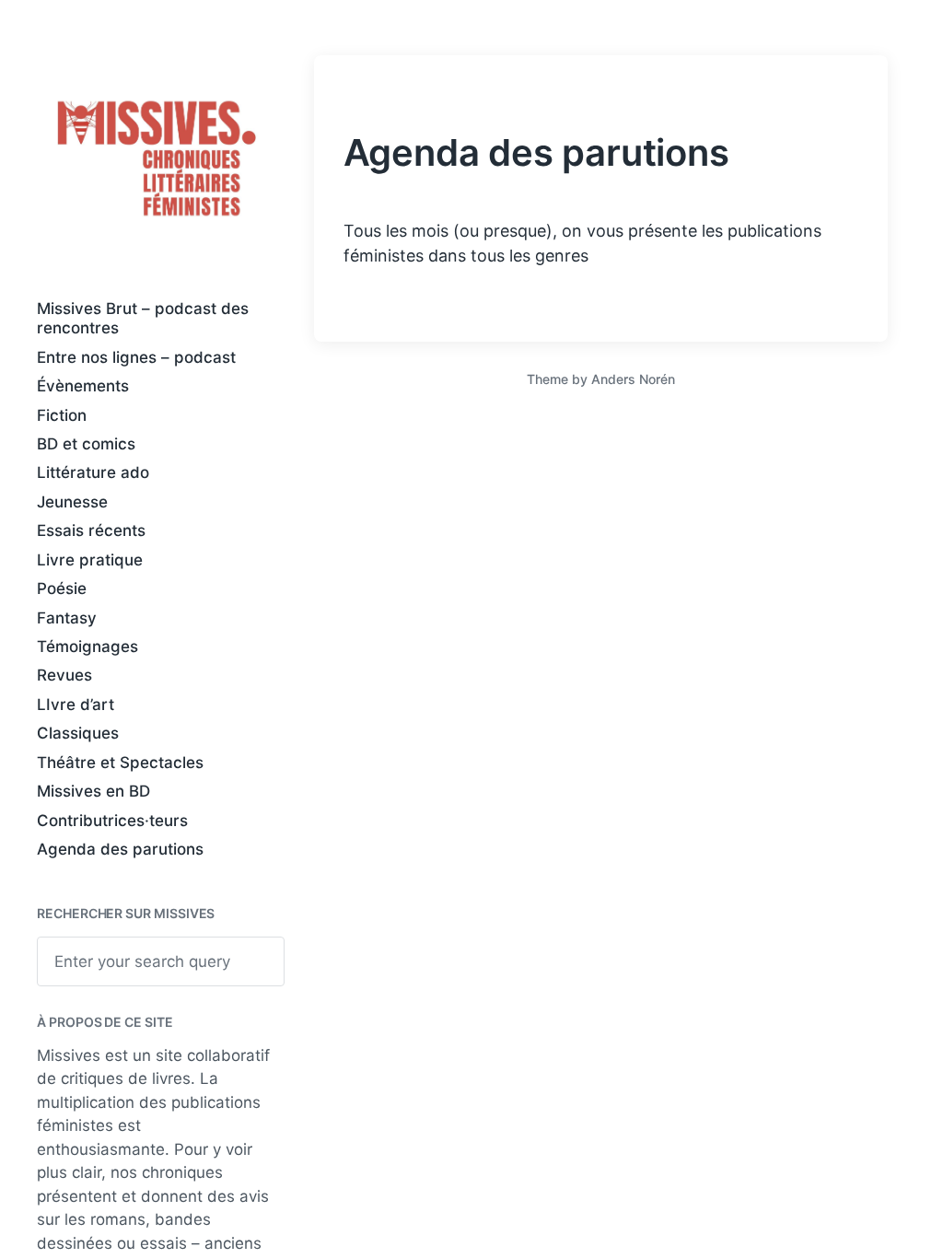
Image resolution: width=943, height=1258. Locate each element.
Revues (64, 675)
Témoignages (87, 646)
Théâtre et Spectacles (120, 762)
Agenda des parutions (120, 849)
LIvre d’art (75, 704)
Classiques (78, 733)
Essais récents (91, 530)
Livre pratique (90, 560)
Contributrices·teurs (112, 820)
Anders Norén (633, 379)
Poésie (62, 588)
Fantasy (67, 618)
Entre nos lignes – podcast (136, 357)
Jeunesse (72, 502)
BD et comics (86, 444)
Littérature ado (93, 472)
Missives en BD (93, 791)
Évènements (83, 386)
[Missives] (157, 159)
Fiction (62, 415)
